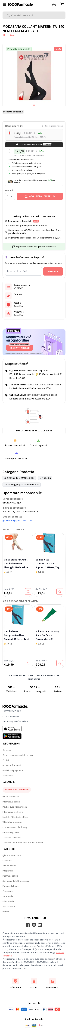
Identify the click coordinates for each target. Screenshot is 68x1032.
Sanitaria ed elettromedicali (19, 478)
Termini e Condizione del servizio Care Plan (23, 842)
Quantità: (9, 190)
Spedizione (8, 775)
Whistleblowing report (13, 822)
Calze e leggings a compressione (21, 484)
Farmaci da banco (11, 886)
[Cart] (62, 4)
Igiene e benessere (12, 855)
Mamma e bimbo (10, 876)
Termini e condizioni (12, 837)
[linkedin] (40, 925)
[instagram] (34, 925)
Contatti (6, 760)
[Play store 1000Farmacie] (15, 736)
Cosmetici (7, 860)
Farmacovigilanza (11, 832)
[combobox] (34, 15)
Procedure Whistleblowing (15, 827)
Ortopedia (45, 478)
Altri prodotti (9, 906)
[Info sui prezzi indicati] (34, 133)
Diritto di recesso (11, 796)
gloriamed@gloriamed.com (17, 520)
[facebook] (28, 925)
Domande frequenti (12, 765)
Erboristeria (8, 901)
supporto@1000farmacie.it (15, 721)
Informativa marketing (13, 812)
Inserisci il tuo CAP (17, 271)
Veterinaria (8, 896)
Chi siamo (7, 750)
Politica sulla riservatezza (15, 807)
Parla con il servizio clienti (34, 430)
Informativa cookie (11, 801)
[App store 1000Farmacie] (15, 729)
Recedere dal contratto (16, 789)
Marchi (6, 911)
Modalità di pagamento (13, 770)
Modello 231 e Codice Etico (15, 817)
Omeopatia (8, 891)
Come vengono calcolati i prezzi (18, 755)
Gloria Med (9, 36)
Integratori (8, 870)
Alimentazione (9, 865)
